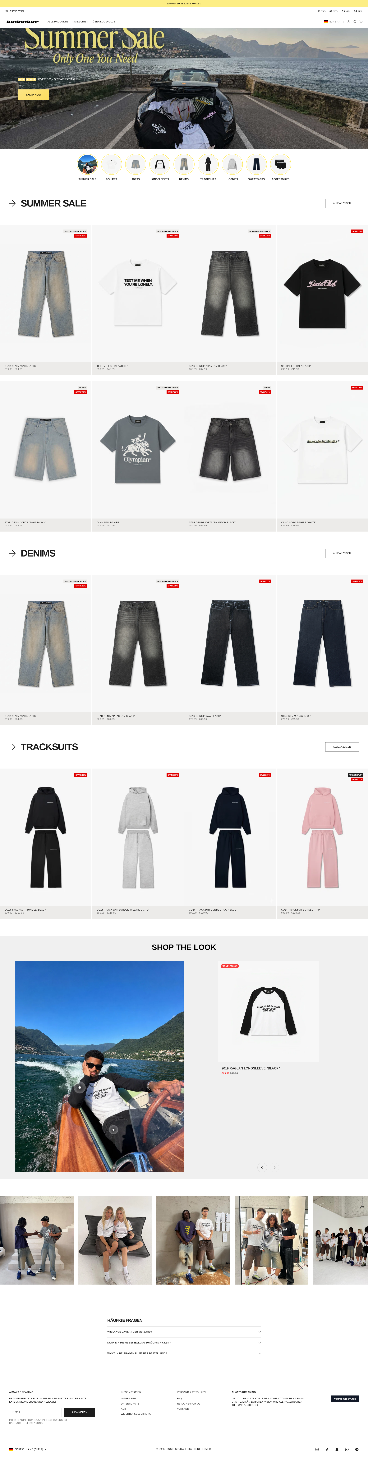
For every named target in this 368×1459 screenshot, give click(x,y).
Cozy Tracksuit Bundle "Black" (26, 910)
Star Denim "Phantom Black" (208, 366)
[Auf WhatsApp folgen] (347, 1449)
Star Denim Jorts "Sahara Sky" (25, 523)
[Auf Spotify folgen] (357, 1449)
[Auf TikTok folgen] (327, 1449)
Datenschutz (130, 1403)
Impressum (128, 1398)
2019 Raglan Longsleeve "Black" (251, 1068)
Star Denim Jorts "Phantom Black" (212, 523)
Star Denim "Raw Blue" (296, 716)
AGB (123, 1409)
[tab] (47, 203)
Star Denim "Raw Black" (205, 716)
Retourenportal (188, 1403)
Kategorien (80, 21)
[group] (87, 167)
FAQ (179, 1398)
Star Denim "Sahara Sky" (21, 366)
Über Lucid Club (104, 21)
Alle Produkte (58, 21)
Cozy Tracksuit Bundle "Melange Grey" (124, 910)
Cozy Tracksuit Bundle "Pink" (301, 910)
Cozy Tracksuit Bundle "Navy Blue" (213, 910)
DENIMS (38, 553)
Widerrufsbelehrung (136, 1414)
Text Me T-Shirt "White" (112, 366)
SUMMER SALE (53, 203)
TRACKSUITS (49, 747)
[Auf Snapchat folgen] (337, 1449)
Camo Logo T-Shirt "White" (298, 523)
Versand (183, 1409)
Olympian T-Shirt (108, 523)
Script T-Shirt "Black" (296, 366)
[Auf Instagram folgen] (317, 1449)
